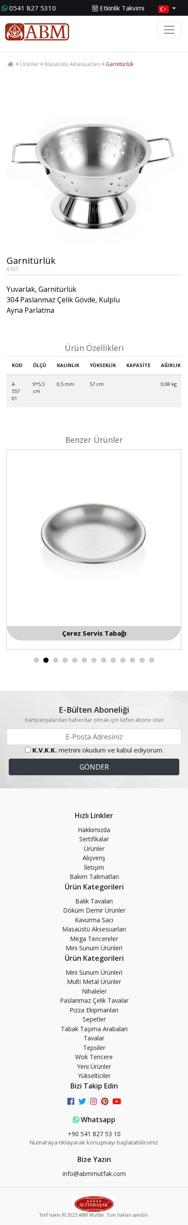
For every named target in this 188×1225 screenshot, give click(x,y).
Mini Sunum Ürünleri (94, 948)
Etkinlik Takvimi (121, 8)
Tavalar (94, 1038)
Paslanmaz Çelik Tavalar (94, 1000)
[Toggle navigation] (169, 29)
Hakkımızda (94, 830)
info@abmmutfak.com (94, 1173)
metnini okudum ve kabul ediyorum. (98, 750)
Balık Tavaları (94, 901)
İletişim (94, 867)
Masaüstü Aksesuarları (72, 64)
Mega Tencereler (94, 938)
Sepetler (94, 1019)
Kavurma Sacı (94, 920)
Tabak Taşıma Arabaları (94, 1029)
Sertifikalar (94, 839)
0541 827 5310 (32, 8)
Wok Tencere (94, 1057)
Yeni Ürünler (94, 1066)
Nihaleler (94, 991)
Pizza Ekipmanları (94, 1010)
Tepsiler (94, 1047)
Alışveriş (94, 858)
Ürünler (29, 64)
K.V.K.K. (44, 750)
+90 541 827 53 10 (94, 1134)
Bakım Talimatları (94, 876)
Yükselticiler (94, 1075)
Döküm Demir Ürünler (94, 910)
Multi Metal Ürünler (94, 981)
